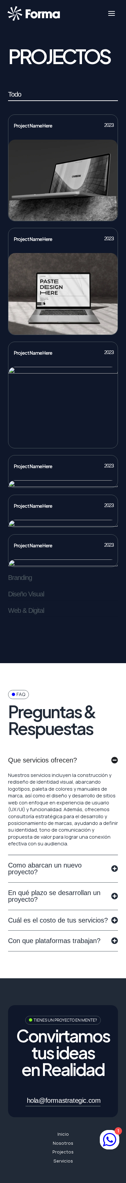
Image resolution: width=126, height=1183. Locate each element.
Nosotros (63, 1143)
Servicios (63, 1161)
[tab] (63, 96)
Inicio (63, 1134)
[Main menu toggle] (111, 13)
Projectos (63, 1152)
